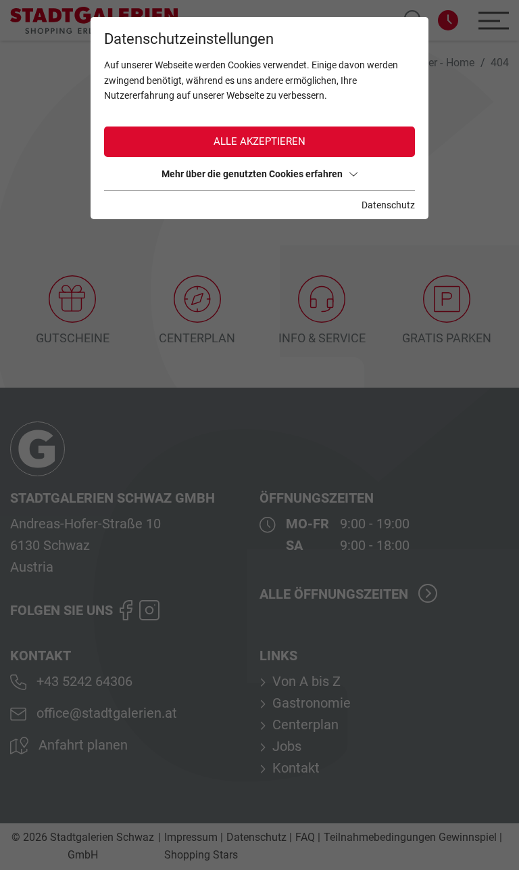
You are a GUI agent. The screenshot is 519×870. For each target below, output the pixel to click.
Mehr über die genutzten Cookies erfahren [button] (252, 173)
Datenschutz (388, 205)
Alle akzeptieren (259, 141)
